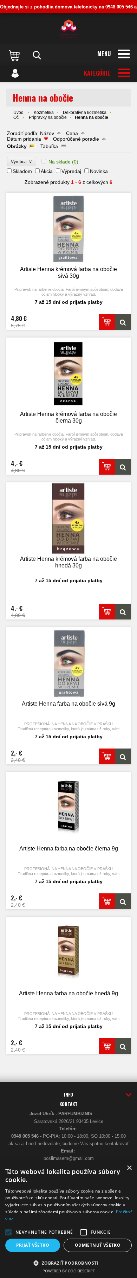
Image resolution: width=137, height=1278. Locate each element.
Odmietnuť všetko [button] (97, 1245)
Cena (72, 133)
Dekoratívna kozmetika (84, 112)
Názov (47, 133)
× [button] (129, 1168)
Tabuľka (49, 146)
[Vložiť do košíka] (107, 322)
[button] (8, 1232)
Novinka (99, 171)
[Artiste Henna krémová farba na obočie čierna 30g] (68, 374)
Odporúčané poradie (76, 139)
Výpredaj (71, 171)
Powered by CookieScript (69, 1270)
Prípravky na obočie (48, 117)
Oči (16, 117)
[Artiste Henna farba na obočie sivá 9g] (68, 663)
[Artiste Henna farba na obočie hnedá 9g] (68, 953)
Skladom (22, 171)
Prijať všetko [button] (32, 1245)
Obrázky (17, 146)
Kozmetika (44, 112)
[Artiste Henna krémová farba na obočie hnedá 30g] (68, 518)
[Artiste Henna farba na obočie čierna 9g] (68, 808)
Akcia (47, 171)
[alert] (68, 1219)
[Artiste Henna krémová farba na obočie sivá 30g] (68, 229)
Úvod (18, 112)
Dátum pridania (24, 139)
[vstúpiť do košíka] (15, 55)
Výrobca (21, 161)
